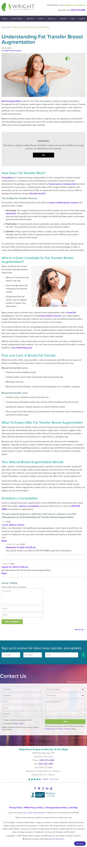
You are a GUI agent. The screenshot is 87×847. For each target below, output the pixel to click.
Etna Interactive (58, 839)
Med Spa (30, 19)
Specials (63, 19)
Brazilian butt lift (37, 193)
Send (65, 722)
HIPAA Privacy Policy (33, 807)
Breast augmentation (11, 101)
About (4, 19)
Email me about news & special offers (18, 720)
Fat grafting (7, 177)
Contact (82, 19)
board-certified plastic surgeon (64, 202)
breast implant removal (50, 316)
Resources (52, 19)
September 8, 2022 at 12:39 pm (21, 547)
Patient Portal (52, 5)
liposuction (11, 213)
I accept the (8, 723)
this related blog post (22, 347)
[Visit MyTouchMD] (43, 802)
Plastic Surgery (16, 19)
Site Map (73, 807)
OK (43, 155)
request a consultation (29, 506)
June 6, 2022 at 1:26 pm (13, 525)
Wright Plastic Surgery (12, 51)
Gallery (40, 19)
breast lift (71, 312)
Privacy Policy (50, 729)
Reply (4, 541)
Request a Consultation (75, 5)
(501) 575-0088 (47, 760)
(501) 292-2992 (46, 764)
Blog (72, 19)
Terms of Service (65, 729)
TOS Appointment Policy (56, 807)
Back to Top (79, 630)
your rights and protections (34, 812)
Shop (61, 5)
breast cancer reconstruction (62, 184)
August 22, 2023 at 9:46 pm (15, 567)
